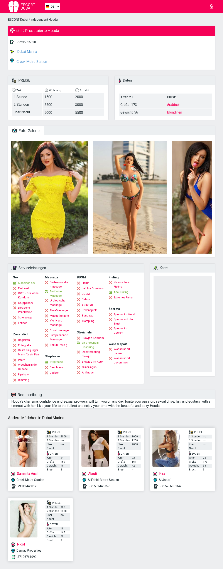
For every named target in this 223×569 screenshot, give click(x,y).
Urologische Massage (57, 302)
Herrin (85, 282)
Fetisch (22, 323)
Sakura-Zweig (58, 344)
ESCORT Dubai (18, 19)
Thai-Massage (59, 310)
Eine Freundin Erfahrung (90, 345)
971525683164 (170, 486)
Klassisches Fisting (121, 284)
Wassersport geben (122, 351)
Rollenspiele (89, 310)
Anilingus (88, 372)
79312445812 (27, 486)
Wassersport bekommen (122, 360)
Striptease (56, 361)
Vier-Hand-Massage (56, 322)
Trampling (88, 321)
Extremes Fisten (123, 297)
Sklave (86, 299)
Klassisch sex (26, 282)
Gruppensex (25, 303)
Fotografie (24, 345)
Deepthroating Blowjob (91, 354)
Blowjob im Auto (92, 361)
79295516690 (26, 42)
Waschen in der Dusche (27, 367)
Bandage (87, 315)
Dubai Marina (26, 52)
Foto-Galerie (29, 130)
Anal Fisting (121, 292)
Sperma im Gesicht (120, 330)
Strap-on (87, 304)
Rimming (23, 380)
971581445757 (99, 486)
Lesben (54, 372)
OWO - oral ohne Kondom (28, 295)
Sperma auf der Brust (123, 321)
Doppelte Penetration (25, 310)
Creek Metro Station (31, 62)
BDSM (86, 293)
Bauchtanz (56, 367)
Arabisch (173, 105)
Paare (21, 359)
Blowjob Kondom (93, 338)
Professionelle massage (59, 284)
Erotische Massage (56, 293)
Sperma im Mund (124, 314)
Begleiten (24, 339)
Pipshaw (23, 374)
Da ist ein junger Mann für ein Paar (29, 352)
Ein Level (23, 288)
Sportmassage (59, 330)
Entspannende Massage (59, 337)
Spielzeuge (25, 317)
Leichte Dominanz (93, 288)
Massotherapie (59, 315)
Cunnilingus (89, 367)
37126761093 (27, 557)
